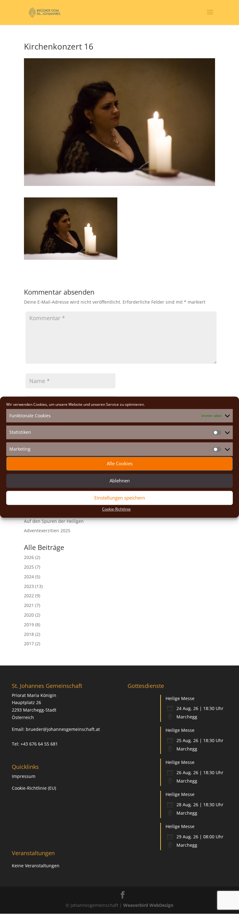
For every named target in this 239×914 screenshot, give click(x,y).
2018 (29, 634)
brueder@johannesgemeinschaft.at (63, 729)
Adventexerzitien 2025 (47, 530)
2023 (29, 586)
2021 (29, 605)
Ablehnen (120, 481)
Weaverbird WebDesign (148, 905)
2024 (29, 577)
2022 (29, 596)
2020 (29, 615)
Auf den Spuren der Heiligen (54, 521)
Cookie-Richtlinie (116, 509)
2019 (29, 624)
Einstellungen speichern (119, 498)
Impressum (23, 776)
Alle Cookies (120, 464)
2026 (29, 557)
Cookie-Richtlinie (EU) (34, 788)
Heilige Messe (180, 698)
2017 (29, 643)
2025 (29, 567)
